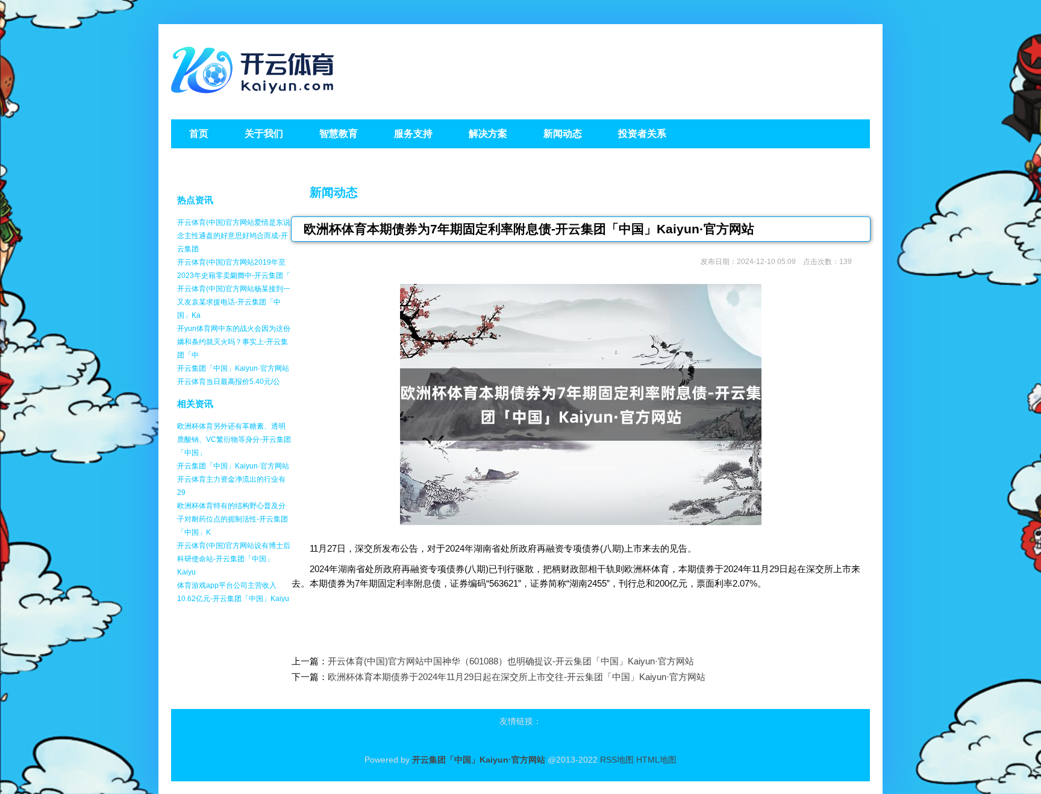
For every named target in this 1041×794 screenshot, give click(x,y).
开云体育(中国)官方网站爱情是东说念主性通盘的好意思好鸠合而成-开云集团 (233, 235)
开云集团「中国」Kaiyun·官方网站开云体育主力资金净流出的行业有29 (233, 479)
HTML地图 (656, 759)
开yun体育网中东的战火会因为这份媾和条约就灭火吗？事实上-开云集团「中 (233, 341)
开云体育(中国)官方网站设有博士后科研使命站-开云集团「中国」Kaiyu (233, 558)
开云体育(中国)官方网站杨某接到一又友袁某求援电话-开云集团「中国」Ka (233, 302)
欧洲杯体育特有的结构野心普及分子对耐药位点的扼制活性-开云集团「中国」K (232, 519)
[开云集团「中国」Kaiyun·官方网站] (255, 97)
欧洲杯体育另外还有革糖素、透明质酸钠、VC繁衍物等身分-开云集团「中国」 (234, 439)
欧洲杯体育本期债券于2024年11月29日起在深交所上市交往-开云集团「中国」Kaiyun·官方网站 (516, 677)
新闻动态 (334, 192)
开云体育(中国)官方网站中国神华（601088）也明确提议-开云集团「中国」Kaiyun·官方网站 (511, 661)
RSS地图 (617, 759)
